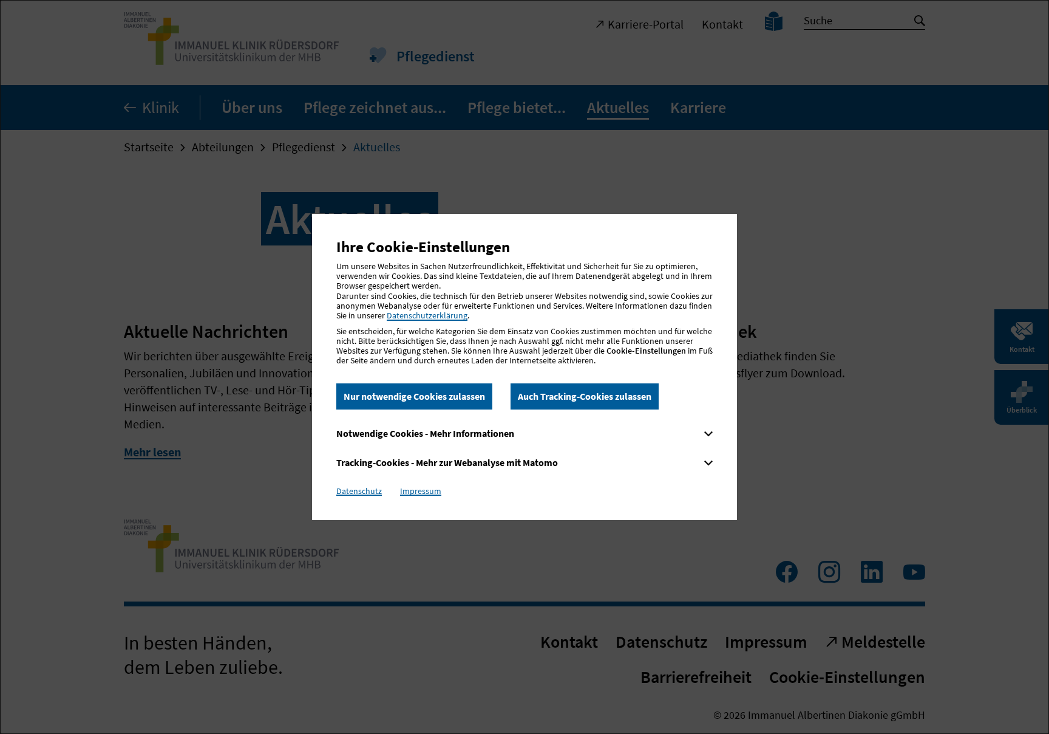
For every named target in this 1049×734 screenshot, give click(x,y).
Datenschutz (359, 491)
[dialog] (524, 367)
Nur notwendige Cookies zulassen (414, 396)
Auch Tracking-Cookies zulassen (584, 396)
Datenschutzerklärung (427, 315)
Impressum (420, 491)
